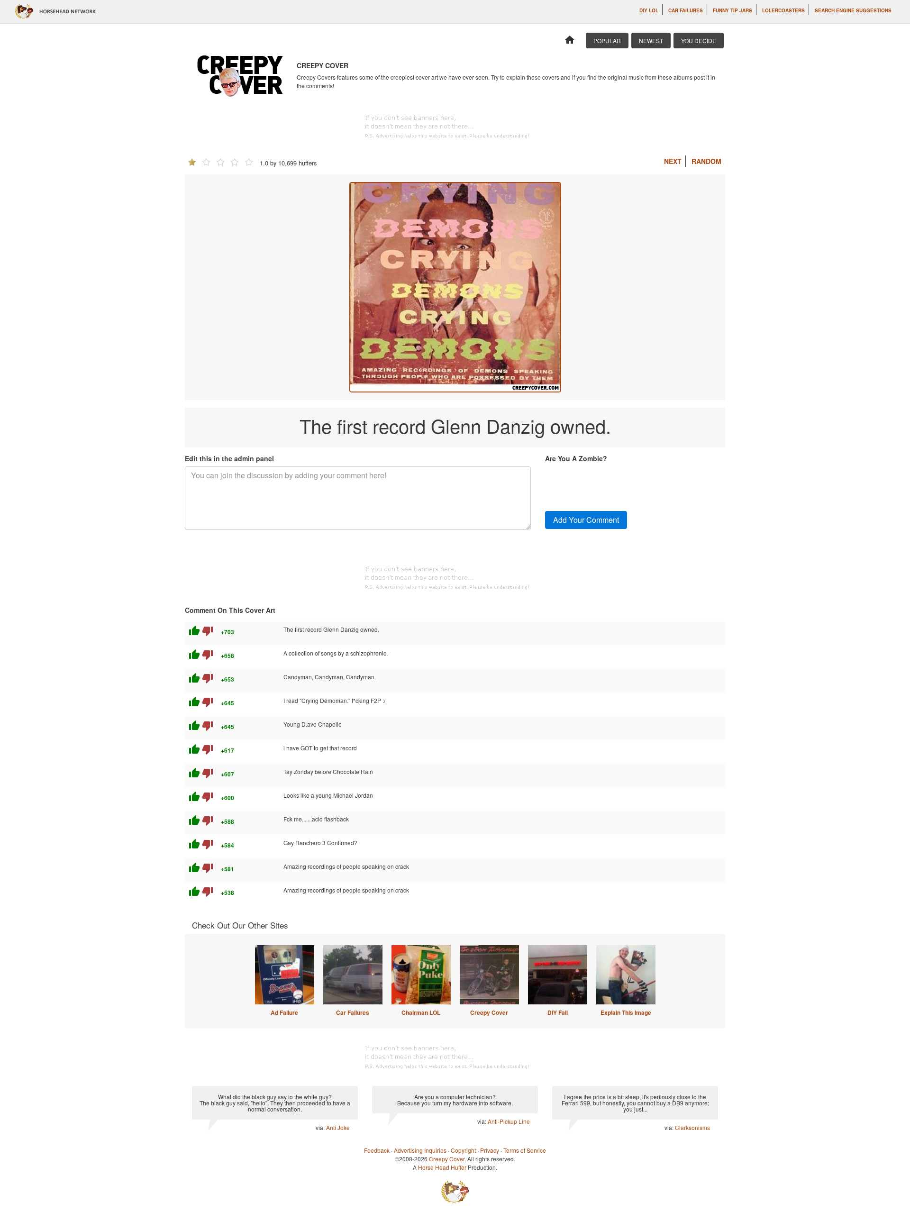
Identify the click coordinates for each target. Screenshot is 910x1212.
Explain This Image (626, 1012)
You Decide (698, 40)
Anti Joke (338, 1127)
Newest (651, 40)
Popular (607, 40)
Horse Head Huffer (442, 1167)
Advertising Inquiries (420, 1150)
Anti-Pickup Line (509, 1121)
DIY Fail (557, 1012)
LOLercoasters (783, 10)
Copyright (463, 1150)
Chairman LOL (420, 1012)
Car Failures (685, 10)
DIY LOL (648, 10)
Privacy (489, 1150)
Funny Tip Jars (732, 10)
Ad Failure (284, 1012)
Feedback (377, 1150)
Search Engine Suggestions (853, 10)
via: (321, 1127)
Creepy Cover (489, 1012)
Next (673, 161)
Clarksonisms (692, 1127)
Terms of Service (524, 1150)
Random (706, 161)
